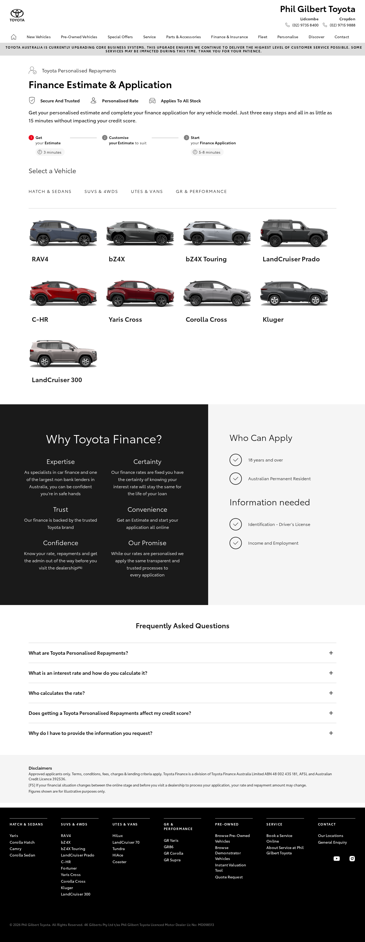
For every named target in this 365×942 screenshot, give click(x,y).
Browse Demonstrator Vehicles (228, 853)
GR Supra (172, 859)
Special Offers (120, 36)
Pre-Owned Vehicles (79, 36)
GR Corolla (173, 853)
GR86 (169, 846)
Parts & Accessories (183, 36)
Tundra (118, 848)
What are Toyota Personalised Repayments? (78, 652)
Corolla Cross (73, 881)
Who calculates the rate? (57, 692)
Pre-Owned (227, 824)
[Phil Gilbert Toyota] (17, 15)
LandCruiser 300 (75, 894)
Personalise (287, 36)
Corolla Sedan (22, 855)
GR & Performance (201, 191)
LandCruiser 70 (126, 842)
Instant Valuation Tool (230, 867)
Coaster (119, 861)
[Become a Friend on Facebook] (321, 858)
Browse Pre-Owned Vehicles (232, 838)
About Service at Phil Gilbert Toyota (285, 850)
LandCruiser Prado (77, 855)
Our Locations (331, 835)
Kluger (67, 887)
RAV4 (66, 835)
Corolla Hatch (22, 842)
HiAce (117, 855)
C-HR (66, 861)
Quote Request (229, 876)
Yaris (14, 835)
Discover (316, 36)
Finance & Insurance (229, 36)
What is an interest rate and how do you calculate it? (88, 672)
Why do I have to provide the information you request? (90, 733)
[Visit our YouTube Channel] (336, 858)
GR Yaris (171, 840)
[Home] (14, 37)
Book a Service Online (279, 838)
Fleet (262, 36)
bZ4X (66, 842)
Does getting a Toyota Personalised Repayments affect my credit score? (110, 713)
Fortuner (69, 868)
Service (149, 36)
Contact (342, 36)
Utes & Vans (147, 191)
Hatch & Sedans (50, 191)
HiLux (117, 835)
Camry (15, 848)
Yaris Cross (71, 874)
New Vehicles (39, 36)
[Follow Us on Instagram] (352, 858)
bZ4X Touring (73, 848)
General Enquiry (332, 842)
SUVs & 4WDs (101, 191)
